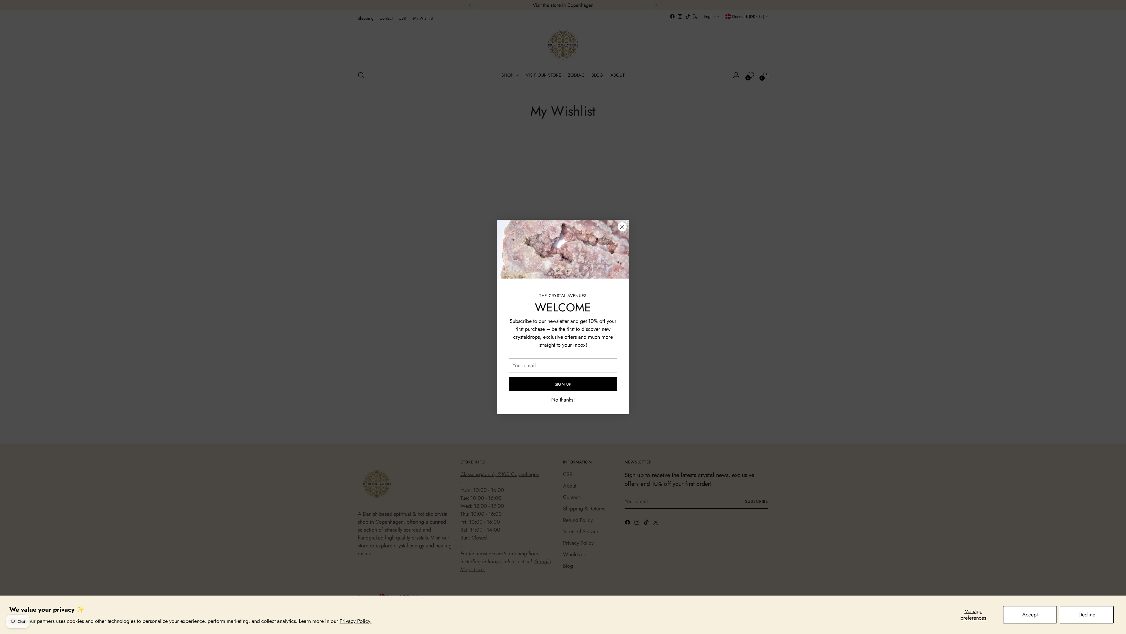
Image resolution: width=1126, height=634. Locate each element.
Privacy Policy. (356, 621)
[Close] (622, 226)
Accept (1030, 614)
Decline (1086, 614)
